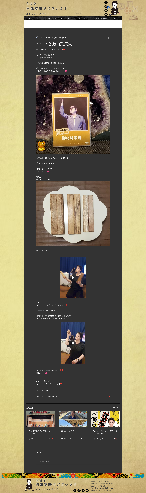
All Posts (29, 24)
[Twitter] (106, 10)
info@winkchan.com (106, 488)
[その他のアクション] (108, 38)
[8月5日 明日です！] (73, 419)
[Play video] (73, 277)
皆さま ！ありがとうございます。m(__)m (105, 432)
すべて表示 (116, 407)
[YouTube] (106, 14)
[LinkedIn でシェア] (47, 390)
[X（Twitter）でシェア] (42, 390)
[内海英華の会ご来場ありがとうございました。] (40, 419)
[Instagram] (106, 2)
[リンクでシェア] (52, 390)
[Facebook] (79, 490)
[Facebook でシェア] (37, 390)
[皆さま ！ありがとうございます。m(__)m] (105, 419)
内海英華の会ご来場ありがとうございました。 (40, 432)
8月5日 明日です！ (68, 431)
